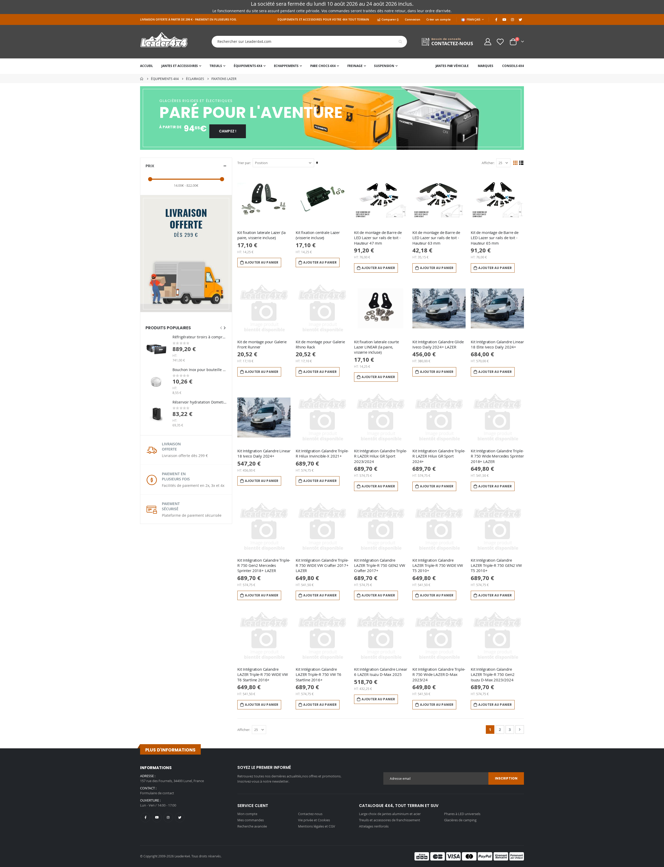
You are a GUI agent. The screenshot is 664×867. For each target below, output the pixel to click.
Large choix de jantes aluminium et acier (390, 813)
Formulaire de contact (157, 793)
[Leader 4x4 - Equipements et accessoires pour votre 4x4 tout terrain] (164, 41)
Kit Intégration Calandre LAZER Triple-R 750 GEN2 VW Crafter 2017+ (379, 565)
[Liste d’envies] (500, 41)
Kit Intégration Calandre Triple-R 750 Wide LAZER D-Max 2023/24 (438, 674)
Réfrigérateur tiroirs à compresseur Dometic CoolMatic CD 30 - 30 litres (199, 336)
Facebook (145, 817)
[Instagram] (512, 19)
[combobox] (305, 41)
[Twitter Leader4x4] (520, 19)
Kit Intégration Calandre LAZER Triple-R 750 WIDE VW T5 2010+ (437, 565)
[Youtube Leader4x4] (504, 19)
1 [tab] (307, 146)
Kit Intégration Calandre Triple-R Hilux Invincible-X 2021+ (322, 453)
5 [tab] (348, 146)
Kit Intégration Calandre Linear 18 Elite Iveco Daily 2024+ (497, 344)
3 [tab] (327, 146)
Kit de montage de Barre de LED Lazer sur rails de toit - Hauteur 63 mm (436, 238)
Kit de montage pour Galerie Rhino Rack (320, 344)
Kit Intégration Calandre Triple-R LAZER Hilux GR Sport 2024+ (438, 456)
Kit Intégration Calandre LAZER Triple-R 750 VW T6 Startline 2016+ (318, 674)
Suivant (519, 118)
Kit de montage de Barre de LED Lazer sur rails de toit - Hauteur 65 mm (494, 238)
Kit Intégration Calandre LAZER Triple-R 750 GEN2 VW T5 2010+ (496, 565)
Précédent (144, 118)
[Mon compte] (487, 41)
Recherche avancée (252, 826)
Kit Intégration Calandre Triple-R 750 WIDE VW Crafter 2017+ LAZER (322, 565)
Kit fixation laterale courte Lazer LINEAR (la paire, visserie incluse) (376, 347)
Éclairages (195, 78)
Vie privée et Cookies (314, 820)
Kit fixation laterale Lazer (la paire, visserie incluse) (261, 235)
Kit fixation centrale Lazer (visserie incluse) (318, 235)
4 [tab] (339, 146)
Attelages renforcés (374, 826)
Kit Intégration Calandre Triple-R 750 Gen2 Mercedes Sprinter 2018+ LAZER (263, 565)
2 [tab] (316, 146)
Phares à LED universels (462, 813)
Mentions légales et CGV (316, 826)
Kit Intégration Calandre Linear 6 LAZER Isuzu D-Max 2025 (380, 672)
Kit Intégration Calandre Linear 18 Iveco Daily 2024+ (263, 453)
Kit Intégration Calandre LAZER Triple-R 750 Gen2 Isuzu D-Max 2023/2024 (493, 674)
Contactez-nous (310, 813)
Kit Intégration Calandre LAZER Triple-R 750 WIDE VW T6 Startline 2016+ (262, 674)
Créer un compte (438, 19)
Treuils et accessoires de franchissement (389, 820)
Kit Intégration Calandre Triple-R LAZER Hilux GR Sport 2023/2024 (380, 456)
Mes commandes (250, 820)
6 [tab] (357, 146)
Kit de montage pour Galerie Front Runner (262, 344)
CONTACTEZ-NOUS (452, 43)
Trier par (243, 162)
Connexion (412, 19)
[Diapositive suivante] (224, 328)
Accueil (142, 79)
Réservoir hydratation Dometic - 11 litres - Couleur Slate (199, 402)
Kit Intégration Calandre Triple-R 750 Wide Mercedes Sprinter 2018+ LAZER (497, 456)
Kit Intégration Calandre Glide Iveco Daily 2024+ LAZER (438, 344)
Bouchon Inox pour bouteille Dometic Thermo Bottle (199, 369)
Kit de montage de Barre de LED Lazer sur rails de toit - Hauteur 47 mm (378, 238)
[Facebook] (496, 19)
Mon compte (247, 813)
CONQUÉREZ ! (236, 131)
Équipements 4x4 (165, 78)
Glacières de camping (460, 820)
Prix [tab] (150, 166)
